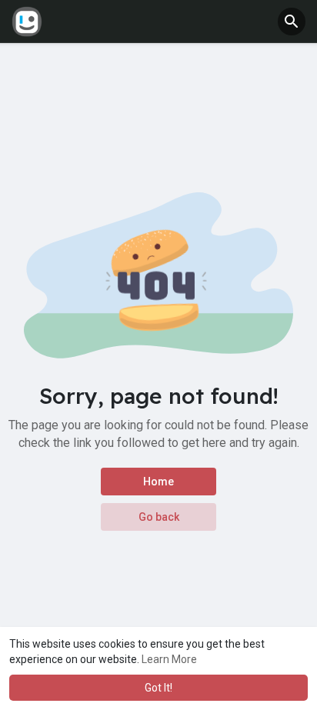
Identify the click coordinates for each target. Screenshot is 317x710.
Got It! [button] (158, 688)
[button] (291, 21)
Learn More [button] (169, 659)
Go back (158, 517)
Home (158, 481)
